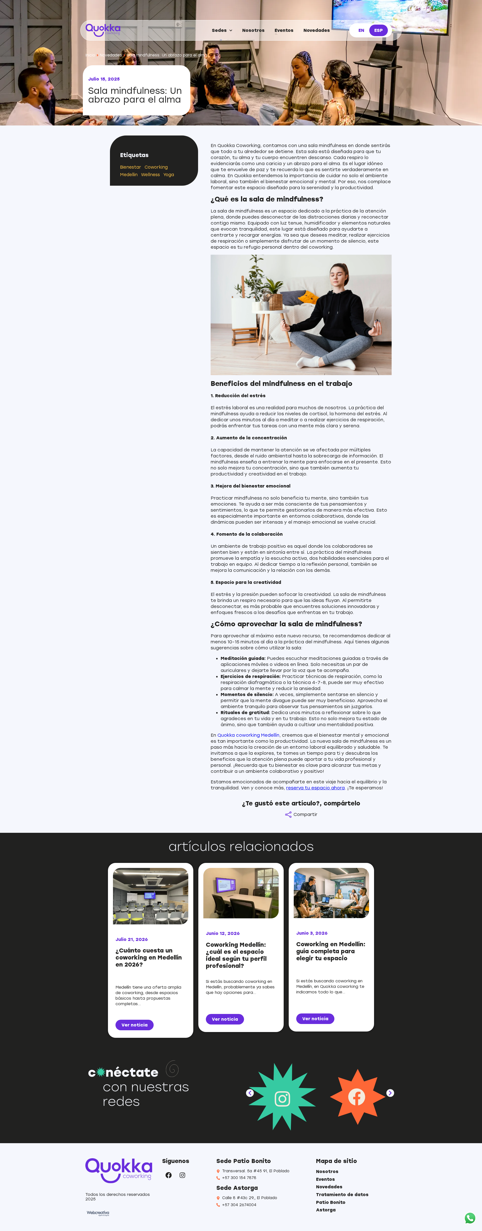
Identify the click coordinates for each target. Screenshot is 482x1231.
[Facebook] (168, 1175)
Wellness (150, 174)
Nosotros (253, 30)
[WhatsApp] (470, 1218)
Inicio (90, 55)
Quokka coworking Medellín (248, 735)
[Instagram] (182, 1175)
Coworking (156, 167)
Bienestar (130, 167)
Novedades (317, 30)
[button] (250, 1093)
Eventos (284, 30)
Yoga (168, 174)
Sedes (219, 30)
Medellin (129, 174)
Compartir (305, 814)
